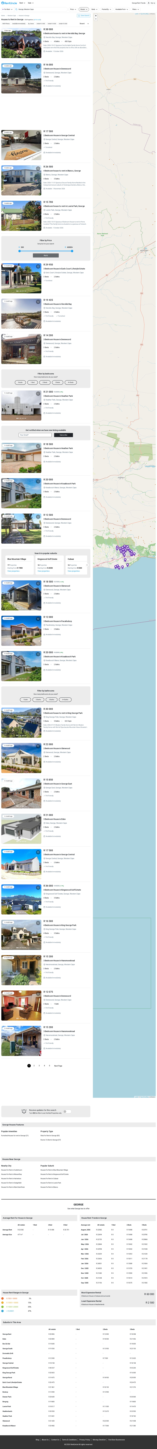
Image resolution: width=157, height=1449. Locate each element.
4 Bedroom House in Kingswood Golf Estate (65, 899)
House (83, 9)
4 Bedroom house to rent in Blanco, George (65, 180)
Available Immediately (18, 23)
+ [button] (96, 15)
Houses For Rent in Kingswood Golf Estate (55, 1174)
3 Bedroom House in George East (65, 793)
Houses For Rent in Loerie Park (51, 1183)
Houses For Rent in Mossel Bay (11, 1174)
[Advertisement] (45, 114)
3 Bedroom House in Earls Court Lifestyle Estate (65, 278)
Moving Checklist (99, 1440)
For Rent (7, 9)
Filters (134, 9)
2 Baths (38, 699)
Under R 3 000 (41, 23)
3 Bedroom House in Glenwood (65, 595)
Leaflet (136, 14)
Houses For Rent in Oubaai (49, 1178)
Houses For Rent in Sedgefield (11, 1183)
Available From (121, 9)
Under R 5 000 (63, 23)
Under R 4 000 (52, 23)
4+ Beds (70, 382)
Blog (37, 1440)
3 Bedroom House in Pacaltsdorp (65, 631)
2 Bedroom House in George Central (65, 145)
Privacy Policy (84, 1440)
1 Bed (32, 382)
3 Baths (51, 699)
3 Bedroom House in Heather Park (65, 405)
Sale (29, 3)
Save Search (85, 15)
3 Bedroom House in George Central (65, 864)
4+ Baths (65, 699)
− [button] (96, 19)
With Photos (6, 23)
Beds (93, 9)
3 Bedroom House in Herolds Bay (65, 314)
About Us (45, 1440)
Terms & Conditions (69, 1440)
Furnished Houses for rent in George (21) (15, 1135)
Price (72, 9)
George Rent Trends (138, 3)
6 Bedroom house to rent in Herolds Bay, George (65, 43)
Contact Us (55, 1440)
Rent (21, 3)
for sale (38, 19)
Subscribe (63, 435)
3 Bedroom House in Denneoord (65, 78)
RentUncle (9, 3)
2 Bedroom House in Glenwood (65, 758)
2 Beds (45, 382)
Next (87, 565)
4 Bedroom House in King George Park (65, 935)
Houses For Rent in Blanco (49, 1187)
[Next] (38, 43)
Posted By (105, 9)
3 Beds (57, 382)
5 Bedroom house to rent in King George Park (65, 723)
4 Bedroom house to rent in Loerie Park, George (65, 216)
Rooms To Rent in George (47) (51, 1140)
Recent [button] (82, 23)
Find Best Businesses (116, 1440)
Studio (20, 382)
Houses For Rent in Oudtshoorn (11, 1170)
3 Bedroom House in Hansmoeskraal (65, 970)
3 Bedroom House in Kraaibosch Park (65, 493)
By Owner (31, 23)
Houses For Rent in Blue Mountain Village (54, 1170)
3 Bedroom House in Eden (65, 829)
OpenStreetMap (144, 14)
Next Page (58, 1066)
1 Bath (25, 699)
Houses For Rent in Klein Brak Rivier (13, 1187)
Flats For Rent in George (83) (50, 1135)
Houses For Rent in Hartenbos (11, 1178)
